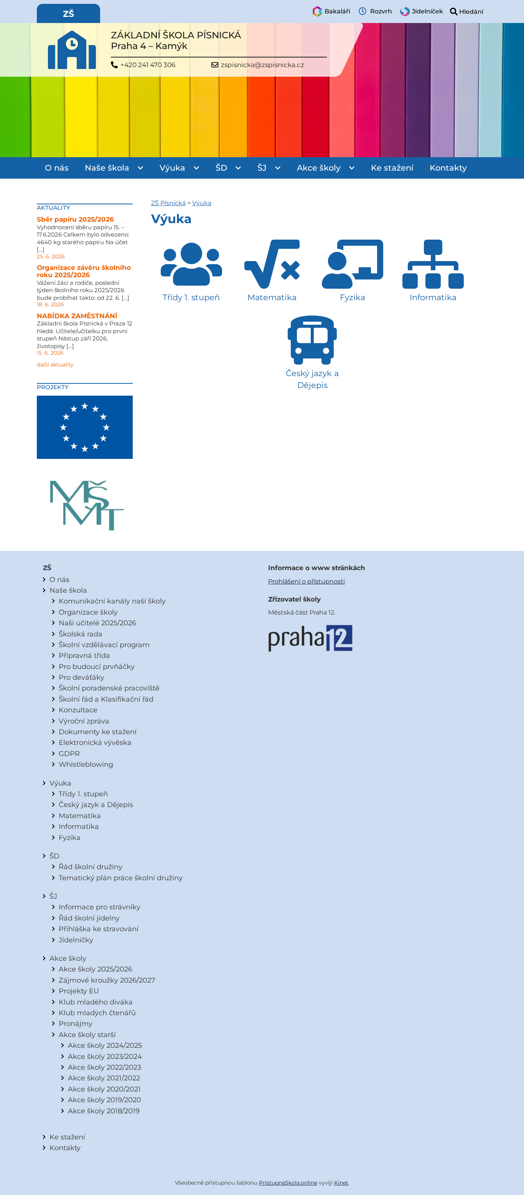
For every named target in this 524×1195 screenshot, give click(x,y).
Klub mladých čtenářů (97, 1013)
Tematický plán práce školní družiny (121, 878)
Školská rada (80, 634)
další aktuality (55, 364)
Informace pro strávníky (99, 907)
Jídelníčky (76, 940)
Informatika (79, 826)
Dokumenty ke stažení (98, 732)
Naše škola (107, 168)
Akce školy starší (87, 1035)
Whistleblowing (86, 764)
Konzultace (78, 710)
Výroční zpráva (84, 721)
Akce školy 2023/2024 (105, 1056)
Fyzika (70, 837)
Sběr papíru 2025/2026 (75, 219)
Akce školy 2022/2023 (104, 1067)
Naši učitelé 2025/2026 (97, 623)
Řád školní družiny (90, 867)
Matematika (80, 816)
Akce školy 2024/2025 (105, 1045)
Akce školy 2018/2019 (104, 1111)
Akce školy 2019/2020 (104, 1100)
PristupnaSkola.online (288, 1182)
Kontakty (448, 168)
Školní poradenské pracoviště (109, 688)
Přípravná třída (84, 655)
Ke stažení (392, 168)
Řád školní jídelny (89, 918)
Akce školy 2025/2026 (95, 969)
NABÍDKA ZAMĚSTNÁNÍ (77, 316)
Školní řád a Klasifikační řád (106, 699)
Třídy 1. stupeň (83, 794)
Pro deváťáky (81, 677)
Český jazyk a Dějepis (96, 805)
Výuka (172, 168)
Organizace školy (88, 612)
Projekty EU (79, 991)
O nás (57, 168)
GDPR (69, 754)
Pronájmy (75, 1023)
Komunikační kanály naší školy (112, 601)
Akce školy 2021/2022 (104, 1078)
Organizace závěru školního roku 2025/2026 (84, 271)
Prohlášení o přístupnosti (306, 581)
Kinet (341, 1182)
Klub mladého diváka (96, 1002)
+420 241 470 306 (147, 65)
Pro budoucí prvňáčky (97, 666)
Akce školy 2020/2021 (104, 1089)
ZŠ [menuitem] (68, 14)
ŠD (221, 168)
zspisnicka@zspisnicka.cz (262, 65)
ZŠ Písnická (168, 203)
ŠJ (262, 168)
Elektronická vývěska (95, 742)
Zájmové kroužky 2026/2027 (107, 980)
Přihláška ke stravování (98, 929)
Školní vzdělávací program (104, 645)
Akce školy (319, 168)
